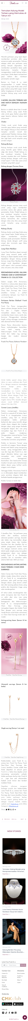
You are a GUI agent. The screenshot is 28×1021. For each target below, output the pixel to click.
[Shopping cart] (26, 3)
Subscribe (23, 965)
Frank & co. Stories (20, 976)
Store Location (21, 973)
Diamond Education (4, 976)
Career (19, 982)
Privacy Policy (5, 989)
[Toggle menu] (2, 3)
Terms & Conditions (4, 986)
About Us (19, 980)
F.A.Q (3, 982)
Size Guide (4, 980)
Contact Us (4, 973)
